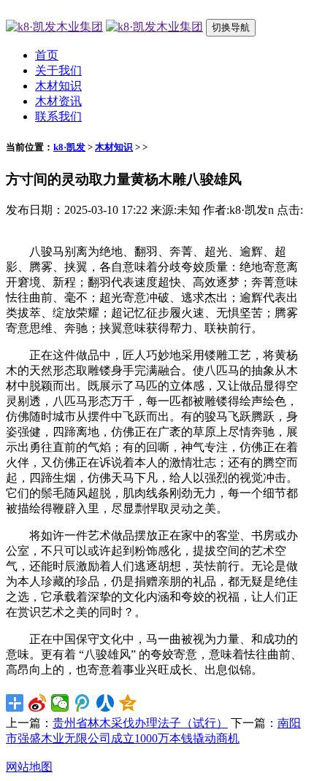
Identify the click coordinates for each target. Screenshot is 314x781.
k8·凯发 (69, 147)
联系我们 (58, 116)
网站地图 (29, 767)
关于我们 (58, 70)
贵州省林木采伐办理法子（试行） (140, 723)
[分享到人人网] (105, 703)
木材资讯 (58, 101)
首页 (46, 55)
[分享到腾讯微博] (83, 703)
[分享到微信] (60, 703)
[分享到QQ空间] (128, 703)
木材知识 (58, 86)
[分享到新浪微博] (37, 703)
